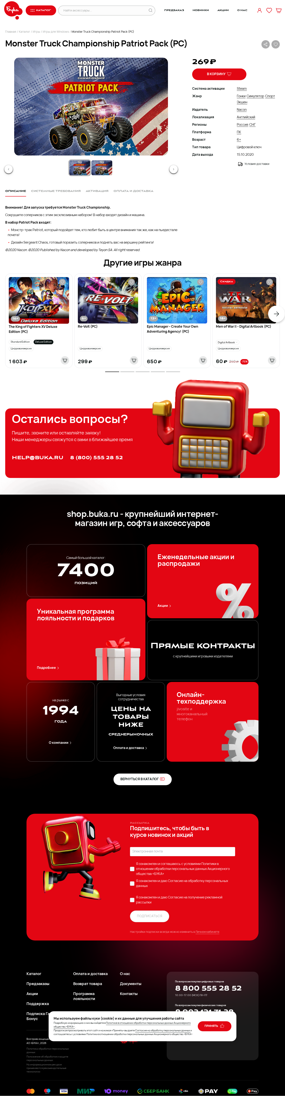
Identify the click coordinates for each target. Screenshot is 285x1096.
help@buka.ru (37, 458)
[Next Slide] (173, 169)
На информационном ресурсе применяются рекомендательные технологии (46, 1068)
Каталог (24, 32)
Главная (10, 32)
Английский (246, 117)
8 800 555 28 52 (208, 988)
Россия (242, 125)
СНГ (252, 125)
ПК (239, 132)
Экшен (242, 102)
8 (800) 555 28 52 (96, 458)
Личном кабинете (207, 932)
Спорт (270, 96)
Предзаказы (37, 984)
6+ (239, 140)
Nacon (242, 110)
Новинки (201, 10)
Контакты (129, 994)
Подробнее (46, 668)
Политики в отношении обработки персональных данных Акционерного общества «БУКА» (183, 869)
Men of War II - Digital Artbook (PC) (243, 326)
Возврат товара (87, 984)
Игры (36, 32)
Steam (242, 89)
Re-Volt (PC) (88, 326)
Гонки (241, 96)
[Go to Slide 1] (79, 167)
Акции (223, 10)
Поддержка (37, 1004)
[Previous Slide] (8, 169)
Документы (130, 984)
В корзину (216, 74)
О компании (58, 743)
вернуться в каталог (139, 779)
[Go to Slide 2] (101, 167)
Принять (211, 1026)
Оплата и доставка (128, 748)
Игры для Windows (56, 32)
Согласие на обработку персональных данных (162, 1030)
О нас (242, 10)
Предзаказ (174, 10)
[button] (91, 107)
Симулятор (255, 96)
